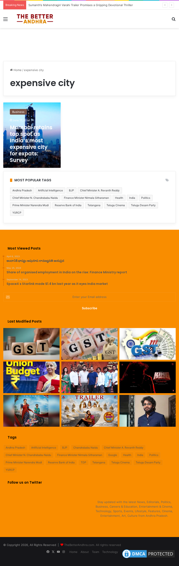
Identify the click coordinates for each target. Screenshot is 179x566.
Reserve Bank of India (68, 205)
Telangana (94, 205)
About (85, 552)
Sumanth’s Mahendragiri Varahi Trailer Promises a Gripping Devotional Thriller (80, 5)
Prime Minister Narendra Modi (30, 205)
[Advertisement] (89, 42)
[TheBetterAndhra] (35, 19)
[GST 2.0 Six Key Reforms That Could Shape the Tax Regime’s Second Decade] (31, 344)
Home (17, 70)
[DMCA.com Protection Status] (148, 558)
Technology (110, 552)
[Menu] (5, 20)
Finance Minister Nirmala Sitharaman (86, 197)
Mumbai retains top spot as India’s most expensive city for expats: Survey (31, 144)
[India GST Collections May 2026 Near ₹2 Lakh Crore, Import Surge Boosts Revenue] (89, 344)
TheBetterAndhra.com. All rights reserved (92, 545)
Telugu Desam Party (143, 205)
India (132, 197)
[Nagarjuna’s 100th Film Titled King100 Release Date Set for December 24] (147, 377)
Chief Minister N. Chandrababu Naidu (35, 197)
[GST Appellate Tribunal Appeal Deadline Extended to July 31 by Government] (147, 344)
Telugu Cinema (116, 205)
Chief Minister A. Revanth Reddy (100, 190)
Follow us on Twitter (25, 482)
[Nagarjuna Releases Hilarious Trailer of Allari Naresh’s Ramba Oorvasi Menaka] (89, 411)
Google (112, 455)
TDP (83, 462)
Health (119, 197)
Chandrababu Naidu (85, 447)
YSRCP (16, 212)
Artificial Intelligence (50, 190)
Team (95, 552)
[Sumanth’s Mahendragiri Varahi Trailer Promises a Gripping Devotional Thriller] (89, 377)
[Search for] (173, 20)
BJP (71, 190)
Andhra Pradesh (22, 190)
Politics (145, 197)
